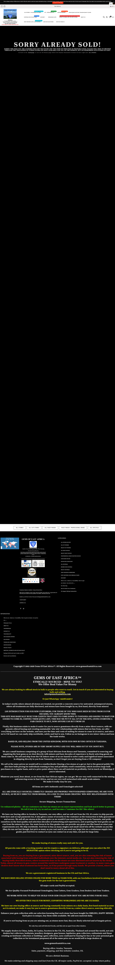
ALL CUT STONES (65, 545)
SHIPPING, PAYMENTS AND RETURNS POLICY (14, 650)
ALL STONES (92, 52)
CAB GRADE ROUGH (65, 558)
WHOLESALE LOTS (52, 17)
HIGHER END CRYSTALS (66, 567)
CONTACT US (7, 631)
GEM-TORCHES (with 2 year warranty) (33, 21)
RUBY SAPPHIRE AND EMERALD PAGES (70, 575)
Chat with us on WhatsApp (57, 2)
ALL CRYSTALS (64, 564)
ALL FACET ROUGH (65, 550)
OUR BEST (42, 17)
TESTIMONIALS (7, 628)
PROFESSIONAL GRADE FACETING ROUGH (71, 556)
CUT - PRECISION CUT (50, 12)
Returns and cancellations (10, 655)
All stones (19, 527)
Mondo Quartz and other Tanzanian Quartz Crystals (80, 12)
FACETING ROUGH (62, 12)
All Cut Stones (34, 527)
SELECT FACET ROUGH (66, 553)
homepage (31, 52)
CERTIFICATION (7, 644)
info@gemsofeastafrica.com (43, 596)
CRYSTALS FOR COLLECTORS (31, 17)
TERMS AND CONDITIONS (10, 642)
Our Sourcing (64, 585)
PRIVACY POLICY (8, 647)
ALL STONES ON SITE (66, 542)
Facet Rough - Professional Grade (73, 527)
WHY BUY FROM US (60, 21)
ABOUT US (83, 17)
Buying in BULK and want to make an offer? (14, 653)
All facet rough (50, 527)
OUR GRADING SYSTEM (9, 636)
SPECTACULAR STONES (48, 21)
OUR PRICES (6, 639)
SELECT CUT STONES (66, 547)
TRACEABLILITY (7, 634)
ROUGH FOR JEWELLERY (67, 561)
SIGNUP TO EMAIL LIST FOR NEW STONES (69, 17)
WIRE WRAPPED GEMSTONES (68, 572)
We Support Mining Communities (69, 591)
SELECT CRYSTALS (65, 569)
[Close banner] (113, 2)
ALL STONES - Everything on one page (33, 12)
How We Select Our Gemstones (68, 588)
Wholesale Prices (8, 623)
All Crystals (94, 527)
